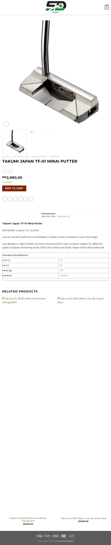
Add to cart (14, 188)
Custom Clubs (20, 156)
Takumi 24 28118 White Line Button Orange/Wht (28, 519)
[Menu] (4, 7)
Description (48, 216)
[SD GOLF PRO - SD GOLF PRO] (55, 7)
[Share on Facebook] (10, 199)
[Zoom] (6, 124)
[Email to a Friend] (20, 199)
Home (5, 156)
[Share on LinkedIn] (30, 199)
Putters (54, 156)
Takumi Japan (39, 156)
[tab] (48, 216)
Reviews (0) (63, 216)
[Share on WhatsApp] (4, 199)
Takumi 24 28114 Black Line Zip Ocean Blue (83, 518)
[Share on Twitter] (15, 199)
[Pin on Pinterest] (25, 199)
